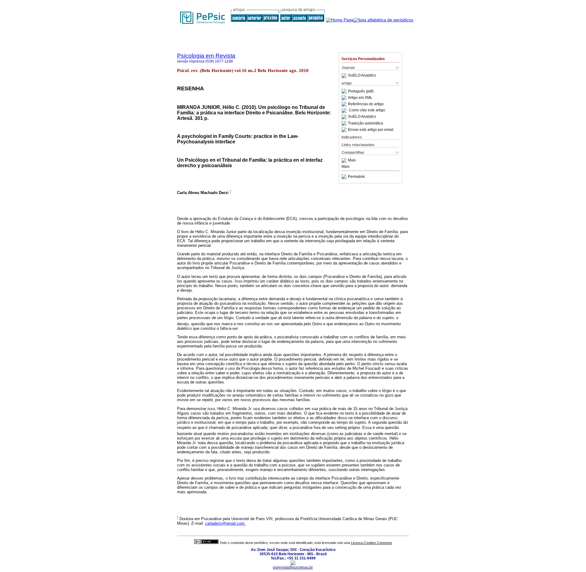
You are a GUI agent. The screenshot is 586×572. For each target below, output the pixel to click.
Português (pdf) (361, 91)
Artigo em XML (360, 97)
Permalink (356, 176)
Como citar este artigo (367, 110)
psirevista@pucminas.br (293, 567)
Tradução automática (365, 123)
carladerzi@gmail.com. (225, 523)
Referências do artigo (366, 104)
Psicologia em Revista (206, 55)
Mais (352, 160)
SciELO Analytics (362, 76)
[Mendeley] (345, 160)
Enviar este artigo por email (370, 130)
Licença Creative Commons (371, 543)
